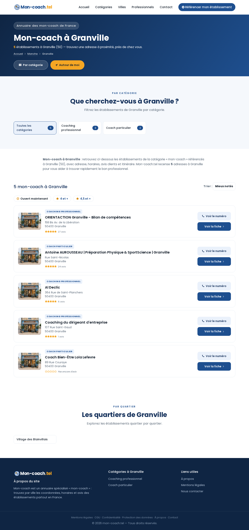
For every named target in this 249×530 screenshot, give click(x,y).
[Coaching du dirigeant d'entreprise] (29, 326)
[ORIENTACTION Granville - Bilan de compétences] (29, 221)
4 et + (64, 199)
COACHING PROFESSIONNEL (64, 211)
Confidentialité (111, 517)
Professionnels (143, 7)
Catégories (103, 7)
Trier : (208, 186)
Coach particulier (120, 485)
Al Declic (52, 287)
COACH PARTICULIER (59, 246)
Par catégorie (33, 65)
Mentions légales (193, 485)
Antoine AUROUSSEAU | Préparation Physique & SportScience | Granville (107, 252)
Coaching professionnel (125, 479)
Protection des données (137, 517)
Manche (32, 54)
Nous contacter (192, 491)
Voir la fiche (212, 226)
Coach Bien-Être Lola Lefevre (70, 357)
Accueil (84, 7)
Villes (122, 7)
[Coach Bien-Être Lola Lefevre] (29, 361)
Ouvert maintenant (34, 199)
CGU (97, 517)
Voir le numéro (216, 216)
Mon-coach (36, 7)
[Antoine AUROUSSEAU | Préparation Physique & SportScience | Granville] (29, 256)
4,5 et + (85, 199)
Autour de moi (69, 65)
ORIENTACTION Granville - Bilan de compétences (88, 217)
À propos (187, 479)
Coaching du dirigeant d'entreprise (76, 322)
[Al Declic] (29, 291)
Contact (166, 7)
